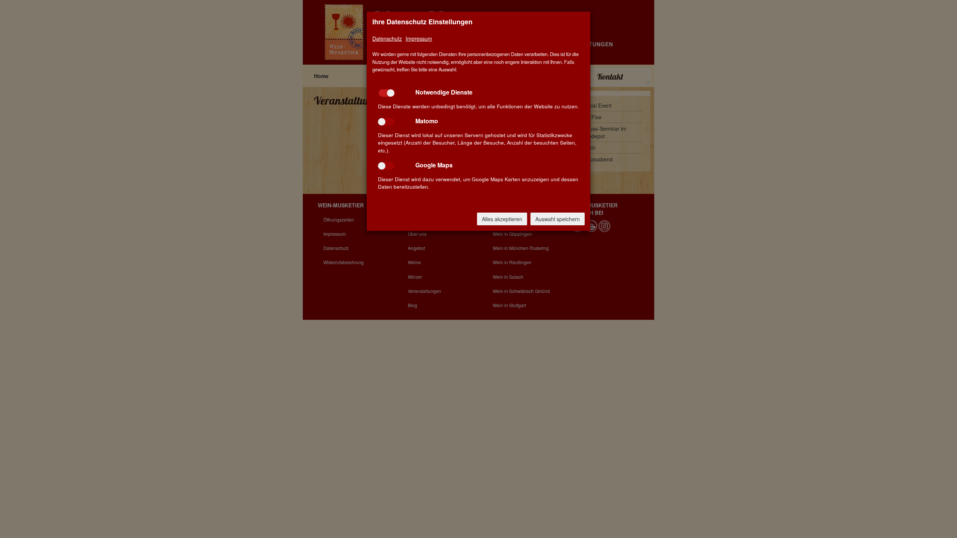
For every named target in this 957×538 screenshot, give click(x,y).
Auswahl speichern (557, 219)
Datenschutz (387, 38)
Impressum (419, 38)
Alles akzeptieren (502, 219)
